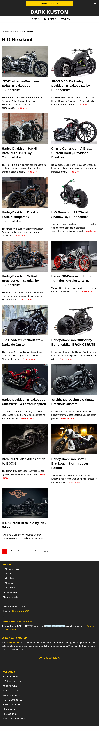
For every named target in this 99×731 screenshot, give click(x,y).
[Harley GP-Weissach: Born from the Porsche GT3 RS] (74, 256)
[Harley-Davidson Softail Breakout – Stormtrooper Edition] (74, 439)
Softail (18, 31)
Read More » (23, 108)
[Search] (95, 4)
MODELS (34, 19)
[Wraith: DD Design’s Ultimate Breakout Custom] (74, 379)
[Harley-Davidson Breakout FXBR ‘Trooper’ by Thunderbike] (25, 192)
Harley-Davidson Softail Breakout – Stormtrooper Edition (69, 463)
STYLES (65, 19)
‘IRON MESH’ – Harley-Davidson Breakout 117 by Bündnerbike (70, 85)
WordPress (59, 728)
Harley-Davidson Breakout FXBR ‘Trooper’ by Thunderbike (21, 217)
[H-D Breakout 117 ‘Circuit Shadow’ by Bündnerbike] (74, 192)
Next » (45, 551)
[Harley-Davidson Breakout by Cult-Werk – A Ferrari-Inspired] (25, 379)
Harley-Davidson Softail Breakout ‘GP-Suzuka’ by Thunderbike (20, 280)
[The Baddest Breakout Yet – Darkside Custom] (25, 320)
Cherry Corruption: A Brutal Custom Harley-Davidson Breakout (71, 153)
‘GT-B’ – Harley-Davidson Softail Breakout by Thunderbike (20, 85)
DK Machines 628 (13, 700)
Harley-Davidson (8, 31)
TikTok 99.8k (9, 709)
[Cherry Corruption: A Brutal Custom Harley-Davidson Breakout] (74, 128)
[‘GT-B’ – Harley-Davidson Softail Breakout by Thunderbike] (25, 61)
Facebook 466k (10, 676)
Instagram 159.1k (11, 695)
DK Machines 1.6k (14, 681)
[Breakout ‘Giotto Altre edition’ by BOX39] (25, 439)
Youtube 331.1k (10, 686)
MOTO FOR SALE (49, 3)
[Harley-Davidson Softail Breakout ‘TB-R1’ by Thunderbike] (25, 128)
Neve (37, 728)
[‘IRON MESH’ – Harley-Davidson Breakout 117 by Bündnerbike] (74, 61)
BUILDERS (50, 19)
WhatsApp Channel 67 (14, 718)
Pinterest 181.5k (11, 690)
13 (35, 551)
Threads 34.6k (10, 714)
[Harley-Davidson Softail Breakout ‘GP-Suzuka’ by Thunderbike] (25, 256)
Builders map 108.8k (13, 704)
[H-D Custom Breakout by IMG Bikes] (25, 503)
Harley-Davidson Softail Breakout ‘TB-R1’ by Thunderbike (19, 153)
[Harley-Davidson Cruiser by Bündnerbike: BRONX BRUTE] (74, 320)
